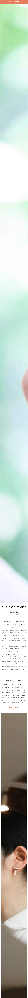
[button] (26, 2)
